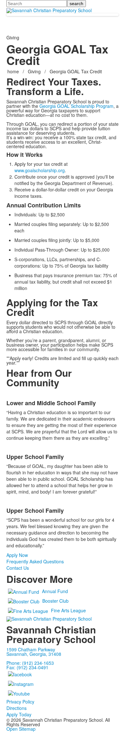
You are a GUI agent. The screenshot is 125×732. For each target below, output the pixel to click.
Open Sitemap (21, 729)
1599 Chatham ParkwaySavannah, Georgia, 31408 (33, 651)
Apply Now (17, 555)
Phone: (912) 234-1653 (30, 663)
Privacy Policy (20, 701)
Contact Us (17, 568)
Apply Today (18, 714)
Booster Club (55, 601)
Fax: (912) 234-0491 (27, 667)
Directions (16, 708)
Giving (34, 71)
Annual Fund (55, 591)
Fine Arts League (68, 610)
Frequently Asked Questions (35, 561)
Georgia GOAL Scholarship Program (76, 106)
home (13, 71)
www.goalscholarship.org (39, 170)
